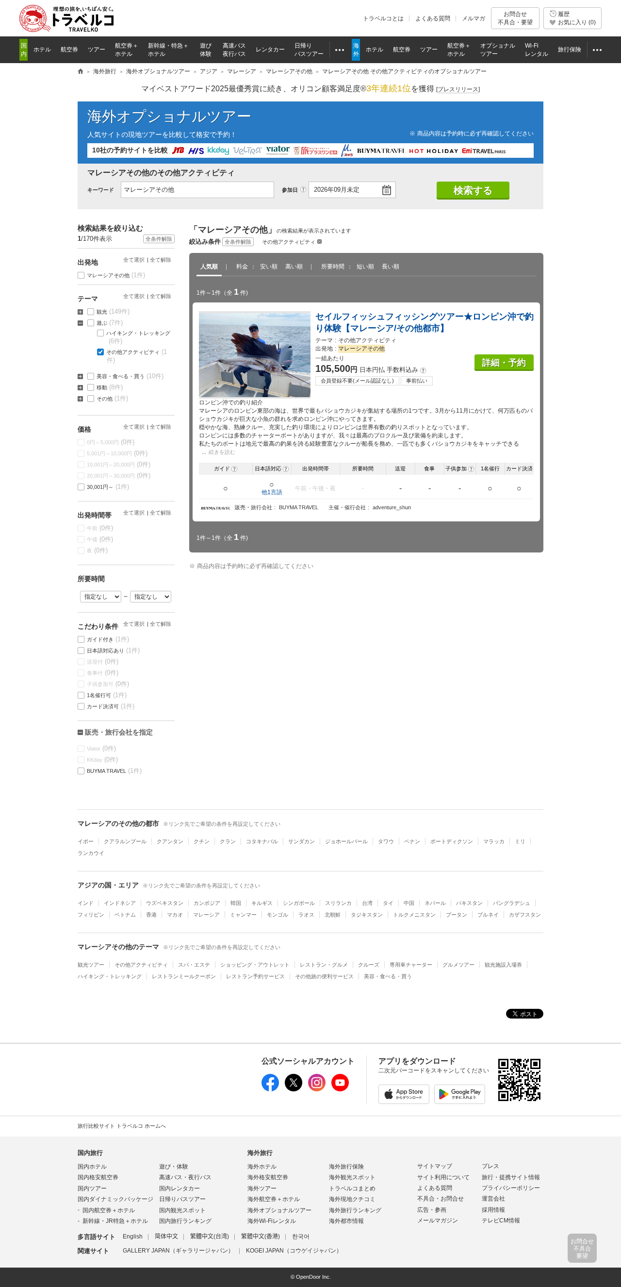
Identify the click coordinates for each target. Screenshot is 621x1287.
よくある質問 (432, 18)
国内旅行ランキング (185, 1221)
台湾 (367, 903)
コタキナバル (262, 841)
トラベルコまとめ (352, 1188)
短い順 (365, 266)
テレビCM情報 (501, 1220)
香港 (151, 915)
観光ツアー (91, 965)
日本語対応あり (113, 650)
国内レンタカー (179, 1188)
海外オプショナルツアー (169, 116)
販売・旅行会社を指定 (119, 732)
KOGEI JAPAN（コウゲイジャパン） (294, 1250)
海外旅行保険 (346, 1166)
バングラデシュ (511, 903)
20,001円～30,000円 (118, 475)
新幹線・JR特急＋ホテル (115, 1221)
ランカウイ (91, 853)
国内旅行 (90, 1152)
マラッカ (494, 841)
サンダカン (301, 841)
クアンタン (170, 841)
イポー (86, 841)
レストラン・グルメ (324, 965)
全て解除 (160, 260)
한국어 (301, 1236)
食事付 (102, 672)
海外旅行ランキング (355, 1210)
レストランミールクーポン (184, 976)
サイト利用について (443, 1177)
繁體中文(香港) (260, 1236)
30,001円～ (108, 486)
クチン (202, 841)
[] (458, 89)
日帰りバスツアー (182, 1199)
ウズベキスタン (164, 903)
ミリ (520, 841)
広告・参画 (431, 1209)
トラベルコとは (383, 18)
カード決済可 (110, 706)
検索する (473, 190)
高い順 (294, 266)
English (133, 1236)
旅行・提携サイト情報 (511, 1177)
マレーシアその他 (116, 275)
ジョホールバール (346, 841)
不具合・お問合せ (440, 1198)
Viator (101, 748)
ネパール (435, 903)
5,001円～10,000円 (117, 453)
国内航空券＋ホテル (108, 1210)
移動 (110, 387)
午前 (100, 528)
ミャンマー (243, 915)
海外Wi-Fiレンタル (271, 1221)
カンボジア (207, 903)
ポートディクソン (451, 841)
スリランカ (338, 903)
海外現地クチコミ (352, 1199)
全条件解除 (238, 242)
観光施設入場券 (503, 965)
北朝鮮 (333, 915)
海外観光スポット (352, 1177)
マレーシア (206, 915)
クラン (228, 841)
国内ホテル (92, 1166)
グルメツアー (458, 965)
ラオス (306, 915)
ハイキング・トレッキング (138, 337)
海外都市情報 (346, 1221)
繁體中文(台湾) (209, 1236)
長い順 (390, 266)
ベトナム (125, 915)
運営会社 (493, 1198)
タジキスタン (367, 915)
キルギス (262, 903)
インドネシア (120, 903)
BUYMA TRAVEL (114, 770)
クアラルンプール (125, 841)
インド (86, 903)
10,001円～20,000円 (118, 464)
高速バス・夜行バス (185, 1177)
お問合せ (515, 18)
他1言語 (271, 492)
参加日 (290, 190)
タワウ (386, 841)
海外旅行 (260, 1152)
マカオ (175, 915)
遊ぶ (110, 322)
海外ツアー (262, 1188)
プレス (490, 1166)
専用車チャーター (411, 965)
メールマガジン (437, 1220)
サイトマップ (434, 1166)
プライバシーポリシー (511, 1188)
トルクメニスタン (414, 915)
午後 (100, 539)
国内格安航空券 (98, 1177)
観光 (113, 311)
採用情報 (493, 1209)
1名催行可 (107, 695)
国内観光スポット (182, 1210)
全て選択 (134, 260)
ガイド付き (108, 639)
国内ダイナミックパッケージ (115, 1199)
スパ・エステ (194, 965)
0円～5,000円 (110, 442)
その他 (112, 398)
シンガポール (299, 903)
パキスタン (469, 903)
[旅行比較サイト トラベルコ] (80, 71)
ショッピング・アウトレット (255, 965)
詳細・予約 (504, 363)
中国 (409, 903)
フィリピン (91, 915)
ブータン (456, 915)
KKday (102, 759)
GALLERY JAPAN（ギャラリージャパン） (178, 1250)
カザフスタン (525, 915)
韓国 (235, 903)
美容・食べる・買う (130, 376)
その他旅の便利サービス (324, 976)
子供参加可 (108, 683)
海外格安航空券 (267, 1177)
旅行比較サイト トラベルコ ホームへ (122, 1126)
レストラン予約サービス (255, 976)
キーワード (100, 190)
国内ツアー (92, 1188)
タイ (388, 903)
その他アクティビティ (288, 242)
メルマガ (473, 18)
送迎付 (102, 661)
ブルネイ (488, 915)
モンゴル (277, 915)
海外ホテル (262, 1166)
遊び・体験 (173, 1166)
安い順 (269, 266)
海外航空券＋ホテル (273, 1199)
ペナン (412, 841)
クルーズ (368, 965)
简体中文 (166, 1236)
